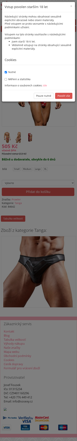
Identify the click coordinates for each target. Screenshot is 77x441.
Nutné (12, 72)
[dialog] (38, 220)
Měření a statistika (19, 79)
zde (45, 85)
